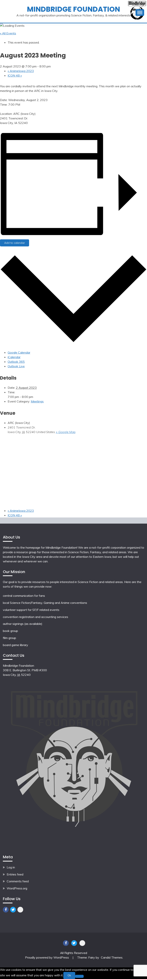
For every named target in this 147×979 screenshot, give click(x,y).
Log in (11, 867)
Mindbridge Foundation (73, 9)
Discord (20, 910)
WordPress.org (17, 888)
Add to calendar (14, 243)
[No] (79, 976)
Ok (69, 975)
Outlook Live (16, 366)
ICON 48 (15, 75)
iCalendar (14, 357)
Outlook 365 (16, 362)
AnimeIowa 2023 (21, 71)
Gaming (49, 603)
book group (10, 631)
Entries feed (15, 874)
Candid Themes (111, 957)
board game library (15, 645)
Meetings (37, 401)
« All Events (8, 33)
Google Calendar (19, 352)
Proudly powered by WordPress (47, 957)
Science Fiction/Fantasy (26, 603)
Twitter (13, 910)
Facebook (6, 910)
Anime (65, 603)
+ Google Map (65, 432)
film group (9, 638)
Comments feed (18, 881)
